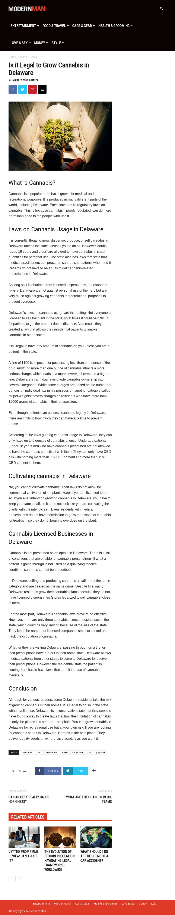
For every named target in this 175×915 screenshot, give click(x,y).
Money (39, 43)
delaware (51, 752)
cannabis (27, 752)
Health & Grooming (114, 26)
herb (65, 752)
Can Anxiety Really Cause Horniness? (29, 799)
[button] (161, 9)
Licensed (77, 752)
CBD (39, 752)
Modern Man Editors (25, 79)
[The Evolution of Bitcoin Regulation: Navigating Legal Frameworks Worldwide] (60, 837)
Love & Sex (19, 43)
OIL (89, 752)
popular (100, 752)
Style (56, 43)
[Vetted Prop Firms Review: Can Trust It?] (24, 837)
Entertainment (23, 26)
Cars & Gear (82, 26)
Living (23, 57)
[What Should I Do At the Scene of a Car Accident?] (96, 837)
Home (12, 57)
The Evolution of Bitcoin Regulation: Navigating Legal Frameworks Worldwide (59, 861)
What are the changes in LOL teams (89, 799)
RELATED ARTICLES (27, 817)
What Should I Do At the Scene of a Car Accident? (94, 856)
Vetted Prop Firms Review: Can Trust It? (24, 856)
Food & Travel (54, 26)
